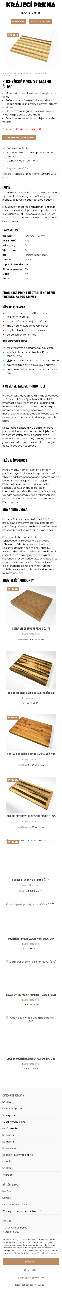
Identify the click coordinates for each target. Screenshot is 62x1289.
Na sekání (8, 1135)
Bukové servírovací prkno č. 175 (31, 880)
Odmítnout (31, 1270)
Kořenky (7, 1161)
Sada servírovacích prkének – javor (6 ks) (31, 994)
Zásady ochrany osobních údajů (29, 1285)
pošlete (20, 495)
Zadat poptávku (42, 21)
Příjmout (31, 1261)
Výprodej (7, 1175)
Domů (5, 73)
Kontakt (6, 1198)
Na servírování (33, 173)
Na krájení (19, 173)
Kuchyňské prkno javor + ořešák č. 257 (31, 938)
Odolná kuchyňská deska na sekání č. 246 (31, 693)
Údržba (6, 1168)
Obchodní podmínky (14, 1204)
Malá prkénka (10, 1128)
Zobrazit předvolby (31, 1278)
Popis (6, 187)
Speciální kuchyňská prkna (17, 1155)
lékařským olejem (44, 111)
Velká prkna (9, 1115)
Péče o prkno (10, 502)
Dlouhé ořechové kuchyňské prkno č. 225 (31, 816)
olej (9, 360)
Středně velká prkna (22, 73)
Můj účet (19, 21)
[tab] (31, 206)
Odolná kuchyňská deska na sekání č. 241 (31, 754)
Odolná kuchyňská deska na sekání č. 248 (31, 1058)
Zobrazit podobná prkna (19, 137)
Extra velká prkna (12, 1108)
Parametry (10, 229)
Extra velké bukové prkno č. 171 (31, 628)
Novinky (6, 1102)
